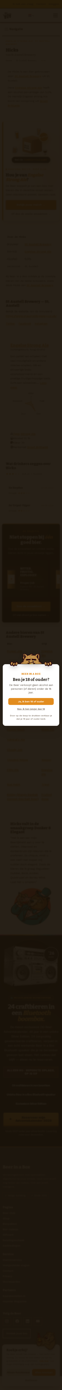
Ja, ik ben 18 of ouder (31, 701)
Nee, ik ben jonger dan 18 (31, 709)
